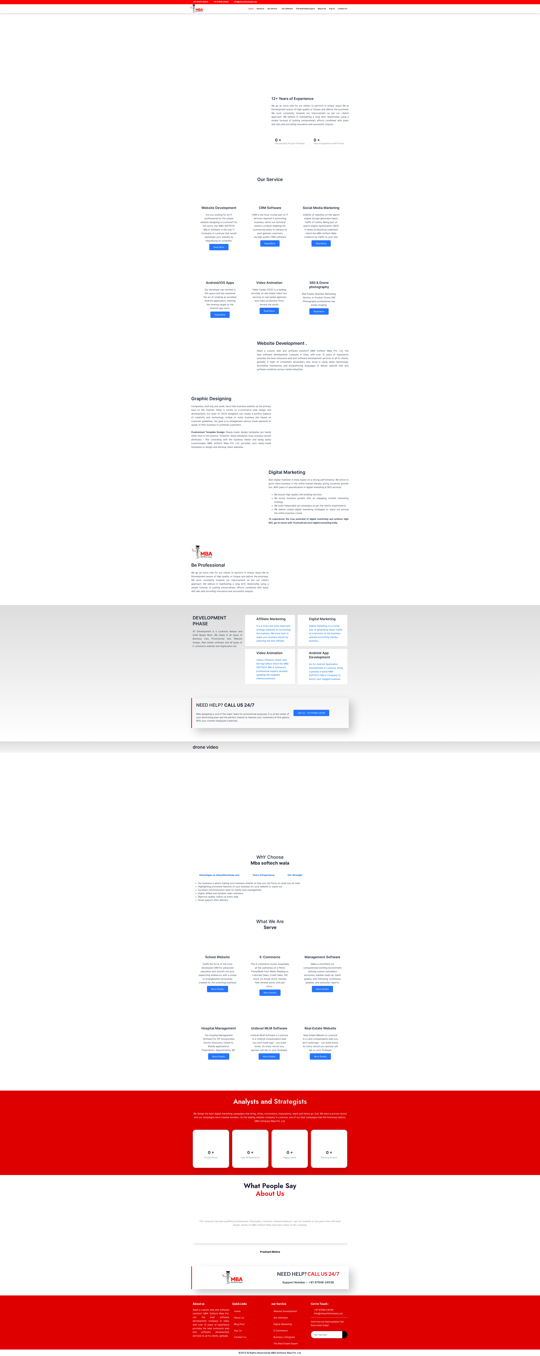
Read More (218, 247)
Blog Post (322, 9)
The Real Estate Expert (305, 9)
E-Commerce (281, 1330)
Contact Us (342, 9)
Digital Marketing (283, 1324)
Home (250, 9)
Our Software (287, 9)
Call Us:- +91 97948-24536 (311, 713)
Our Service (272, 9)
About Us (260, 9)
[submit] (344, 1334)
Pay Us (332, 9)
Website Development (285, 1311)
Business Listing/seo (284, 1337)
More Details (217, 989)
